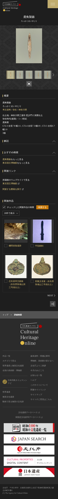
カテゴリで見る (9, 361)
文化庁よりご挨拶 (38, 366)
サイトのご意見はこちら (41, 399)
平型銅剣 (39, 246)
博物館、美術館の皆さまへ (42, 361)
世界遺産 (6, 392)
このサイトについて (39, 385)
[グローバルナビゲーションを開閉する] (53, 4)
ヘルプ (33, 380)
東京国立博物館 (10, 163)
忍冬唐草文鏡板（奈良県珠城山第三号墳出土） (17, 284)
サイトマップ (36, 394)
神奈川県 (23, 110)
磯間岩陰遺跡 (15, 246)
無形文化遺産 (8, 397)
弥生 (15, 110)
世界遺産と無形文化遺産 (13, 366)
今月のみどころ (37, 370)
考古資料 (7, 110)
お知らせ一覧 (36, 375)
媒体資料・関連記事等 (40, 356)
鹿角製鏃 (7, 159)
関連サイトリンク (38, 390)
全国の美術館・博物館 (12, 370)
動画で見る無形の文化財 (13, 401)
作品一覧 (6, 356)
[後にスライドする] (53, 75)
